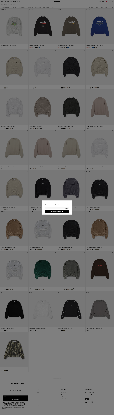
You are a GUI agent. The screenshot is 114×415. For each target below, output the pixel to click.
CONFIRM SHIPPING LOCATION (57, 211)
